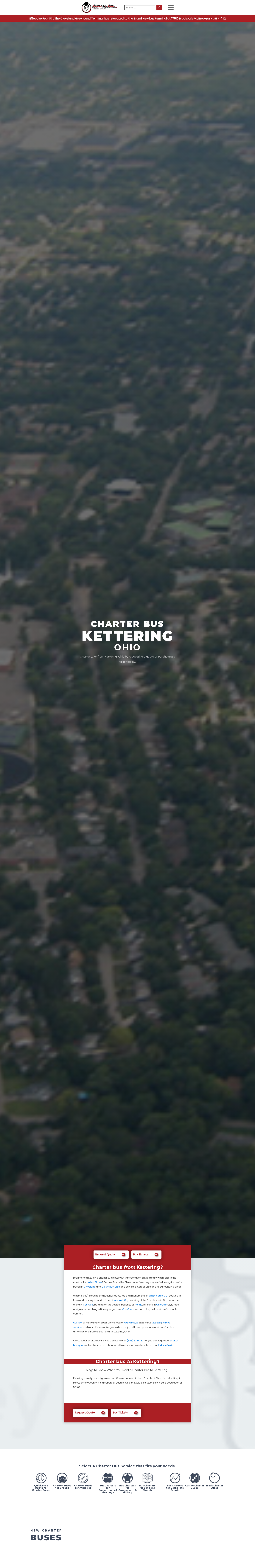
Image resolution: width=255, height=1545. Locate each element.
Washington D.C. (158, 1295)
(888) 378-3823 (136, 1340)
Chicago (161, 1304)
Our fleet (77, 1322)
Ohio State (128, 1309)
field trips (156, 1322)
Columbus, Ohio (111, 1286)
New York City (121, 1300)
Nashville (88, 1304)
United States (94, 1282)
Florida (138, 1304)
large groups (131, 1322)
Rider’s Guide (165, 1345)
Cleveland (90, 1286)
